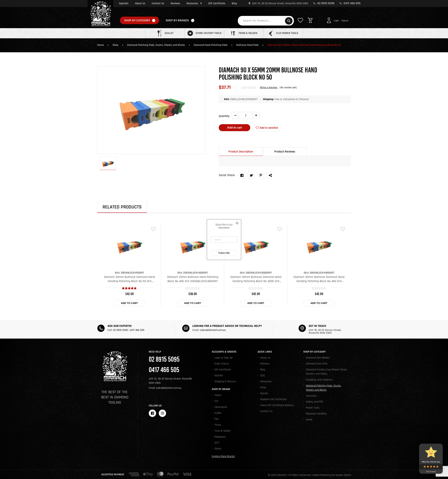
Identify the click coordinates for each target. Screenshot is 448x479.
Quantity (224, 116)
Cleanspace (220, 407)
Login (336, 20)
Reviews (175, 3)
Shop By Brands (177, 20)
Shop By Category (137, 20)
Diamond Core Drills (317, 364)
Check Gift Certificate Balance (276, 405)
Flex (216, 419)
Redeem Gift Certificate (273, 399)
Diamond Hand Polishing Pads (210, 45)
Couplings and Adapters (319, 380)
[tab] (241, 151)
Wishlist (218, 375)
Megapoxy (220, 437)
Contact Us (158, 3)
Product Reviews (284, 152)
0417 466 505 (351, 3)
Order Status (221, 364)
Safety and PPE (314, 402)
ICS (216, 401)
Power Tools (312, 408)
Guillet (217, 413)
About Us (140, 3)
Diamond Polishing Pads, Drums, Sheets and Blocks (156, 45)
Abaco (217, 395)
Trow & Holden (222, 431)
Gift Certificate (216, 3)
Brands (264, 393)
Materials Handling (316, 414)
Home (100, 45)
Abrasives (311, 396)
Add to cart (234, 127)
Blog (234, 3)
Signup (344, 20)
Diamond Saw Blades (318, 358)
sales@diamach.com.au (213, 330)
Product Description (240, 152)
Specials (123, 3)
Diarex (217, 448)
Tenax (217, 425)
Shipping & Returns (225, 381)
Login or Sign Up (223, 358)
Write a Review (269, 87)
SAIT (216, 443)
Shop (115, 45)
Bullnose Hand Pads (247, 45)
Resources (192, 3)
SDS (262, 375)
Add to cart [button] (129, 303)
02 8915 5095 (325, 3)
